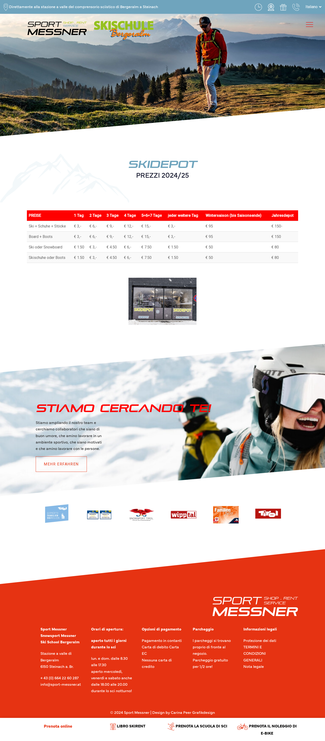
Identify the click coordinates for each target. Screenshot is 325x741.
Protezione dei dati (259, 640)
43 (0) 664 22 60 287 (61, 677)
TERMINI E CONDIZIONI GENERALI (254, 653)
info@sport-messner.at (60, 684)
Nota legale (253, 666)
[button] (313, 7)
